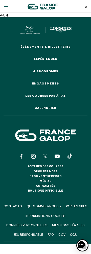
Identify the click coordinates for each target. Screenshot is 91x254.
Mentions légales (68, 225)
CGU (73, 234)
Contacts (13, 206)
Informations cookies (46, 215)
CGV (61, 234)
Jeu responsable (28, 234)
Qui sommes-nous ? (44, 206)
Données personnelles (27, 225)
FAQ (51, 234)
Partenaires (76, 206)
